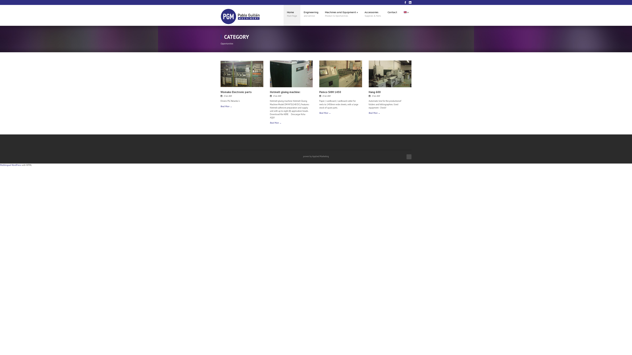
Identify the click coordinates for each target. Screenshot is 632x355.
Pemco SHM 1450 (330, 92)
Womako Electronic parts (236, 92)
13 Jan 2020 (228, 96)
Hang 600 (375, 92)
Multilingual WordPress (10, 165)
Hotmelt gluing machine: (285, 92)
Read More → (226, 106)
